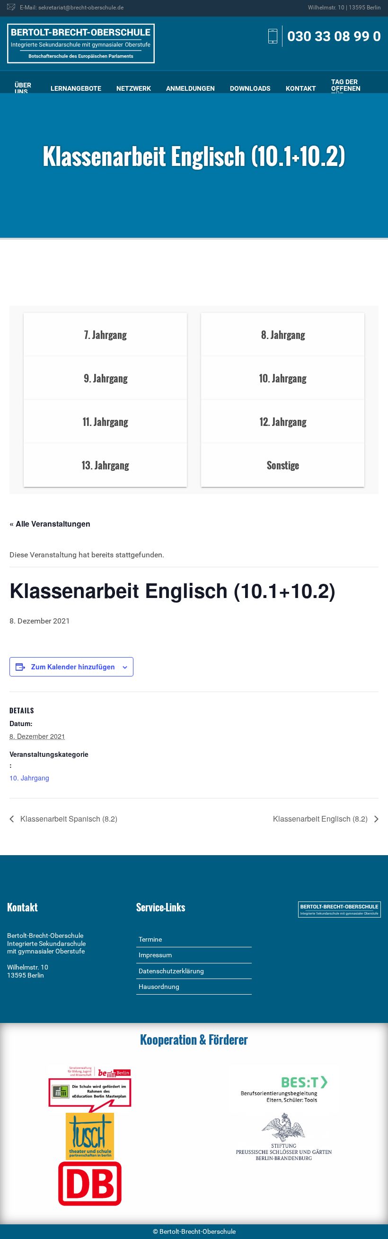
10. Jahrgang (29, 777)
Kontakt (301, 88)
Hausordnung (159, 986)
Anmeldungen (190, 88)
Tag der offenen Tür (346, 88)
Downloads (250, 88)
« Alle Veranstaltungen (49, 523)
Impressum (155, 955)
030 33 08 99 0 (334, 36)
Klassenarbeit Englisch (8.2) (321, 818)
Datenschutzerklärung (171, 971)
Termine (150, 939)
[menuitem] (25, 88)
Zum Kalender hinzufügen (73, 666)
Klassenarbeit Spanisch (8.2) (67, 818)
